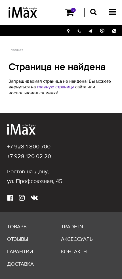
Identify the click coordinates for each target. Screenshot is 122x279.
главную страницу (55, 87)
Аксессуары (77, 239)
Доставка (20, 264)
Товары (17, 226)
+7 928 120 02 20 (29, 156)
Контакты (74, 251)
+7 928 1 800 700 (29, 146)
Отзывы (17, 239)
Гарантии (20, 251)
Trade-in (72, 226)
